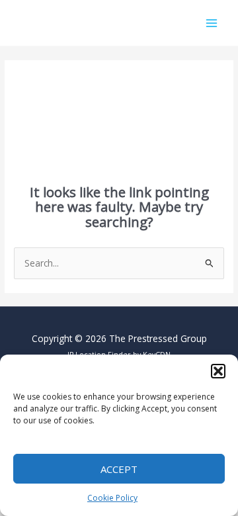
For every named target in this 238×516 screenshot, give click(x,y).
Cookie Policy (112, 497)
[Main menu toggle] (211, 22)
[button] (218, 371)
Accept (119, 469)
